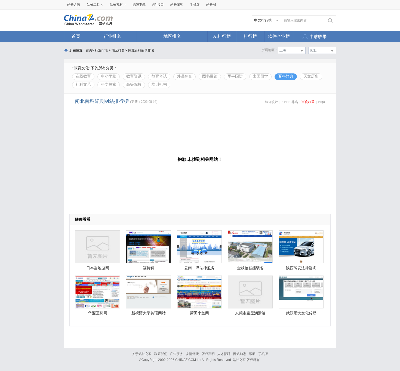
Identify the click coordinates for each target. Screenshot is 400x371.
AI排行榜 (222, 36)
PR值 (321, 102)
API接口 (158, 5)
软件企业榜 (279, 36)
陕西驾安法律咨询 (301, 268)
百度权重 (308, 102)
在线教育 (83, 76)
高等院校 (133, 84)
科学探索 (108, 84)
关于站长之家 (142, 354)
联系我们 (160, 354)
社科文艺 (83, 84)
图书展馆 (209, 76)
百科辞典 (285, 76)
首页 (76, 36)
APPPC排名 (289, 102)
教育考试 (159, 76)
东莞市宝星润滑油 (250, 313)
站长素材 (116, 5)
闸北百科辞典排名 (141, 50)
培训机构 (159, 84)
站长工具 (93, 5)
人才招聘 (223, 354)
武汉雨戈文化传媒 (301, 313)
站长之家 (73, 5)
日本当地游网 (97, 268)
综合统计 (271, 102)
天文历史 (311, 76)
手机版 (263, 354)
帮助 (252, 354)
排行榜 (250, 36)
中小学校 (108, 76)
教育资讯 (133, 76)
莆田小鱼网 (199, 313)
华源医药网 (97, 313)
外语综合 (184, 76)
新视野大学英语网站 (148, 313)
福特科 (148, 268)
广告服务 (176, 354)
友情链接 (192, 354)
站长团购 (176, 5)
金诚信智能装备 (250, 268)
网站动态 (239, 354)
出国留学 (260, 76)
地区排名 (172, 36)
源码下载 (139, 5)
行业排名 (112, 36)
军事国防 (235, 76)
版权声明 (208, 354)
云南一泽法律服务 (199, 268)
